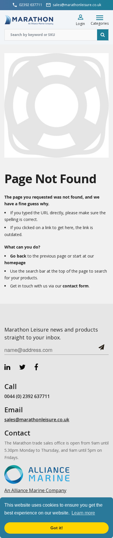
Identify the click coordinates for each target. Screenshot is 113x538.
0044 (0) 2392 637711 (27, 396)
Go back (18, 256)
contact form (76, 286)
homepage (14, 262)
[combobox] (56, 34)
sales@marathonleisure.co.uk (36, 419)
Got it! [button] (56, 528)
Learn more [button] (83, 512)
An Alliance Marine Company (35, 490)
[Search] (103, 35)
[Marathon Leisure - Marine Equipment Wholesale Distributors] (29, 19)
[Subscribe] (101, 349)
